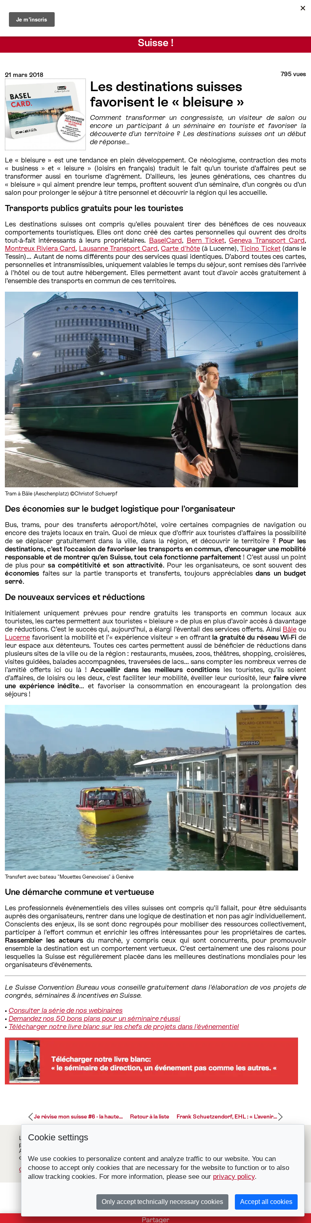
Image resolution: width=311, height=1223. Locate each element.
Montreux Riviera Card (40, 248)
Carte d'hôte (180, 248)
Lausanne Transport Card (118, 248)
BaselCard (165, 240)
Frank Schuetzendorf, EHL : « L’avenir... (227, 1116)
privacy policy (234, 1176)
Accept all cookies (266, 1201)
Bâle (289, 629)
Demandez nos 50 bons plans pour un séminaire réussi (94, 1018)
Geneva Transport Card (267, 240)
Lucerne (17, 637)
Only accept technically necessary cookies (162, 1201)
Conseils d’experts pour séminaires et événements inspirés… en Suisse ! (156, 37)
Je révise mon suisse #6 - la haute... (78, 1116)
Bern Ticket (205, 240)
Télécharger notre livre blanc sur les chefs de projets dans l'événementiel (124, 1026)
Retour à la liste (149, 1116)
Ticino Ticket (260, 248)
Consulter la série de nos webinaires (66, 1010)
